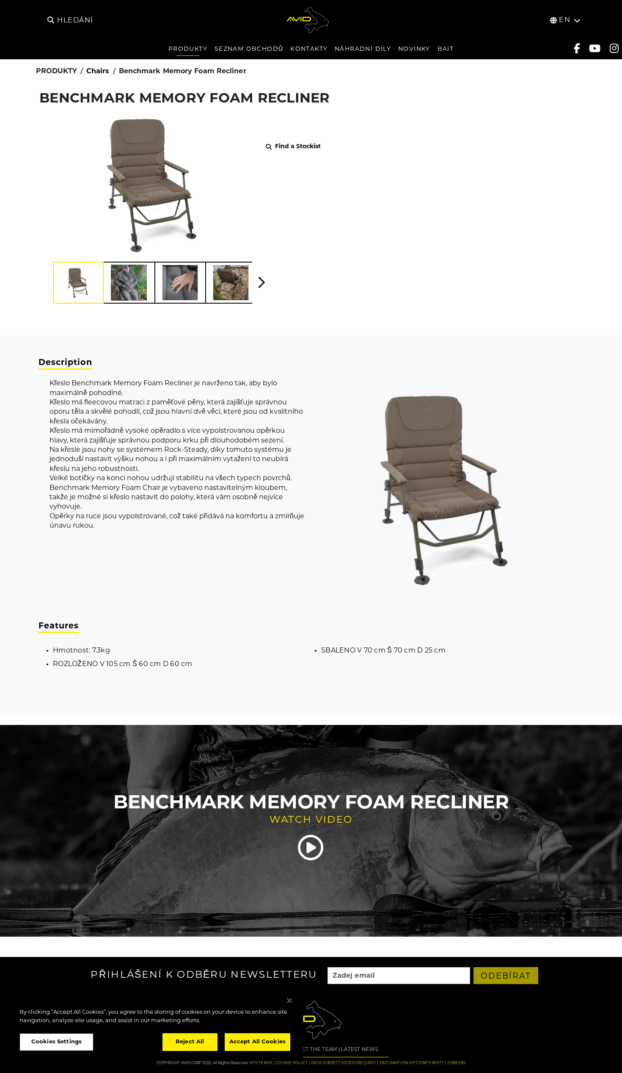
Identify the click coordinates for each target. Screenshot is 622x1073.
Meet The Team (315, 1049)
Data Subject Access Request (343, 1063)
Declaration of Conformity (412, 1063)
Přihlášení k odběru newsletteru (204, 975)
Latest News (359, 1049)
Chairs (98, 71)
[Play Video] (311, 848)
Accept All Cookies (257, 1042)
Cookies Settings (56, 1042)
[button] (78, 283)
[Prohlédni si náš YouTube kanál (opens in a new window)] (594, 48)
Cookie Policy (291, 1063)
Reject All (190, 1042)
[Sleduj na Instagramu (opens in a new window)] (614, 48)
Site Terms (260, 1063)
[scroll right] (261, 282)
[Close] (289, 1000)
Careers (457, 1063)
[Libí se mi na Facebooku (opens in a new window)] (577, 48)
